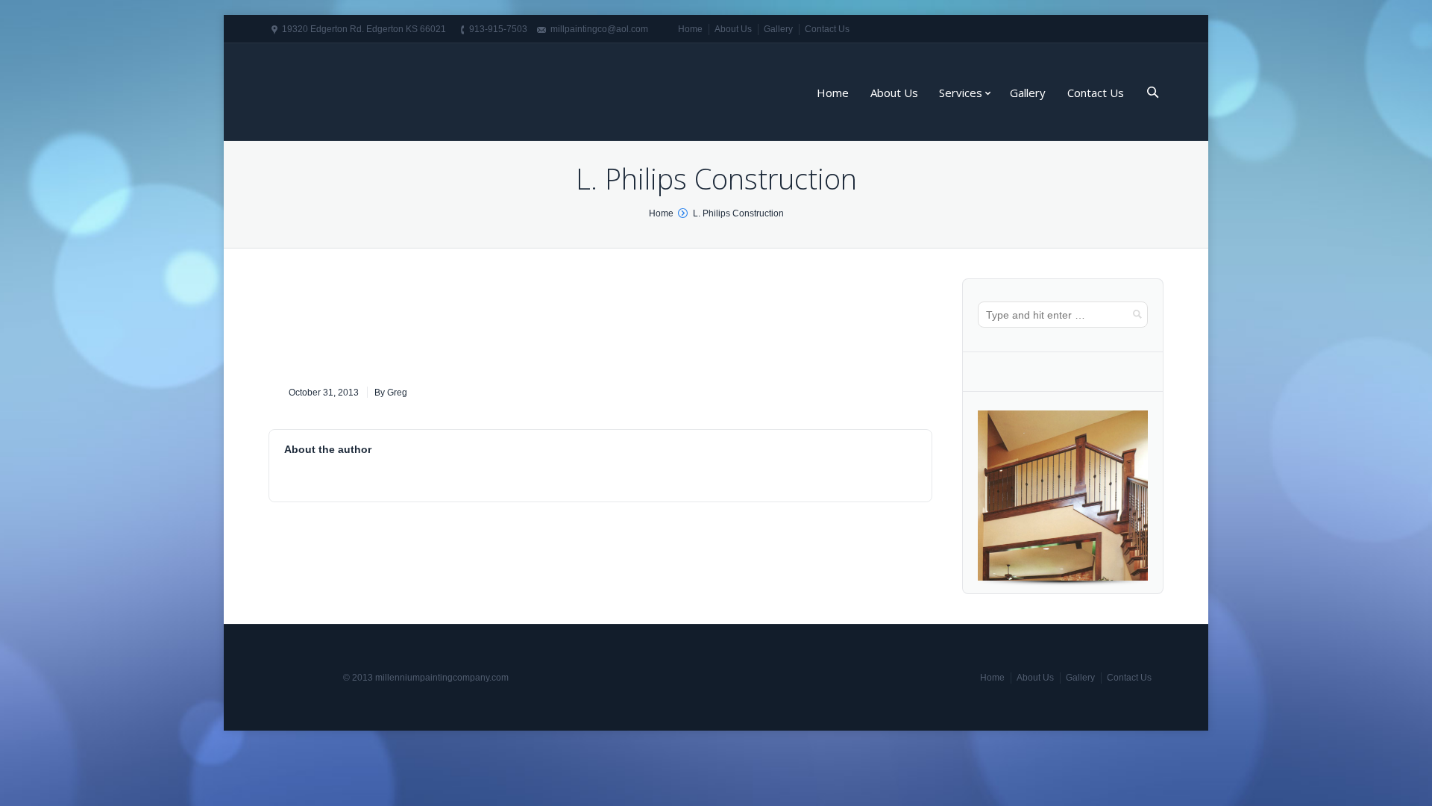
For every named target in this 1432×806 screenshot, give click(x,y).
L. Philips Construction (738, 213)
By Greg (390, 392)
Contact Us (827, 29)
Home (690, 29)
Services (960, 92)
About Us (733, 29)
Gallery (778, 29)
